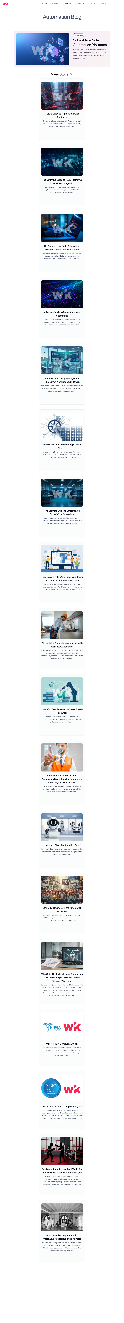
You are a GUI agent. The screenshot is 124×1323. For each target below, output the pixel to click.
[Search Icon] (71, 74)
